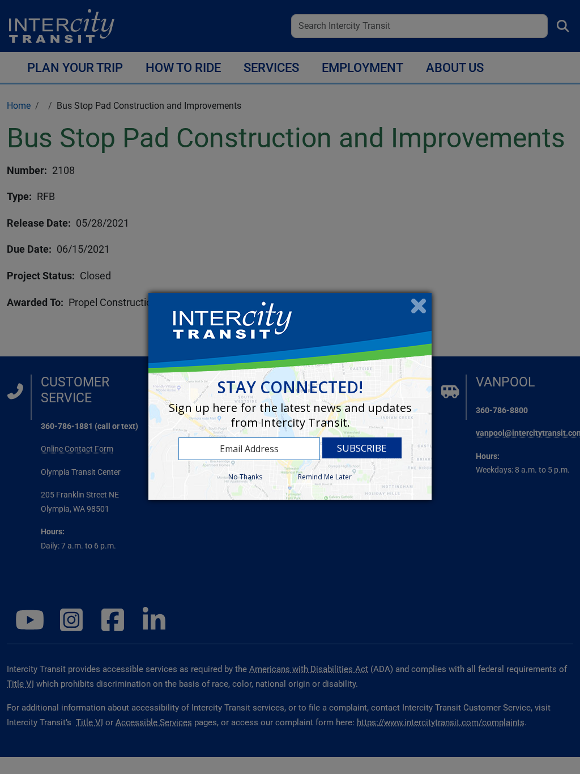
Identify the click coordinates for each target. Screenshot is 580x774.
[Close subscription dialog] (418, 306)
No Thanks (245, 477)
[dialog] (290, 396)
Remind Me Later (325, 477)
